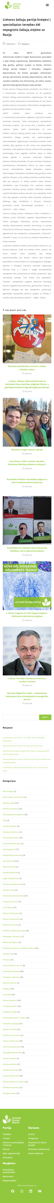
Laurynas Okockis (10, 902)
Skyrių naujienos (10, 1000)
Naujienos (25, 44)
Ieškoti (45, 717)
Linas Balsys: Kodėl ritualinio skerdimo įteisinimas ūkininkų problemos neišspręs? (27, 463)
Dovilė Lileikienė (10, 826)
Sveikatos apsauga (11, 1023)
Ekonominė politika (11, 838)
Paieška (6, 712)
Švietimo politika (10, 1029)
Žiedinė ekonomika (11, 1087)
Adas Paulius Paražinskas (13, 797)
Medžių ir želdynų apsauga (14, 931)
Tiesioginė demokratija (12, 1053)
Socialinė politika (10, 1006)
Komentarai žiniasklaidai (13, 896)
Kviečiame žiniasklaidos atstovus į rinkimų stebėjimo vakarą (27, 368)
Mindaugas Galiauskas (12, 936)
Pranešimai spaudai (11, 971)
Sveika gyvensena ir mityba (14, 1018)
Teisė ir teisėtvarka (11, 1041)
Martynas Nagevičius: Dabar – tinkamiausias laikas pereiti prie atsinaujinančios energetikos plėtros (27, 696)
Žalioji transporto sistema (14, 1082)
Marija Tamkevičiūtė (11, 919)
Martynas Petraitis (10, 925)
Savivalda (7, 994)
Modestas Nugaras (11, 942)
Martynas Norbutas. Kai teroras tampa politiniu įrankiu (23, 745)
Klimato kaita (8, 890)
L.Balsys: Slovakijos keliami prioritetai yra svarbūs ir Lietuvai (27, 680)
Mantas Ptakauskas (11, 913)
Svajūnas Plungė (10, 1012)
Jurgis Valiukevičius (11, 878)
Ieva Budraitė (8, 861)
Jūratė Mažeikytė (10, 872)
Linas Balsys (8, 907)
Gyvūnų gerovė (9, 849)
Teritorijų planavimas (12, 1047)
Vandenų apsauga (10, 1070)
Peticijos (6, 960)
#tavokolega (8, 791)
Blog (5, 820)
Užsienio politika (10, 1064)
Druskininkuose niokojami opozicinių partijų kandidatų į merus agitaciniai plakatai (27, 549)
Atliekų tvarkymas (10, 809)
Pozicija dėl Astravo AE (12, 965)
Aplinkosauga (8, 803)
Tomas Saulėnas (9, 1058)
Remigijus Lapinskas (11, 977)
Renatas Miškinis (10, 983)
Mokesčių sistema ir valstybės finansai (19, 948)
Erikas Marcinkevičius (12, 843)
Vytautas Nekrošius (11, 1076)
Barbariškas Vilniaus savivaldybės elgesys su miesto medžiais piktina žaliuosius (27, 481)
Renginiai (7, 989)
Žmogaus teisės (9, 1093)
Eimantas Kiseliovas (11, 832)
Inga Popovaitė (9, 867)
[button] (47, 5)
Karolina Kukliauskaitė (12, 884)
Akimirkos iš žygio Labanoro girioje (27, 449)
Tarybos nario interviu (12, 1035)
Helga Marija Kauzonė (12, 855)
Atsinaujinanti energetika (13, 814)
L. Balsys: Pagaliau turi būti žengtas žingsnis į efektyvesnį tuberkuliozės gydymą (27, 615)
